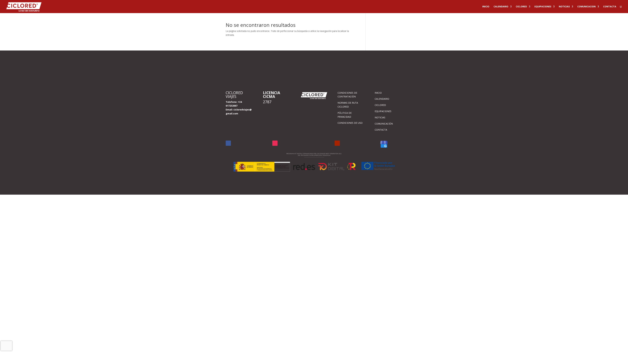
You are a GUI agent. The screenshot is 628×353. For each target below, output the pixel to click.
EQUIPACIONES (542, 6)
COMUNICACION (586, 6)
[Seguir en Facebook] (228, 143)
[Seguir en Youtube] (337, 143)
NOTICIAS (564, 6)
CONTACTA (609, 6)
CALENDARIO (501, 6)
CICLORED (521, 6)
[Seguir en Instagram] (275, 143)
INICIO (485, 6)
